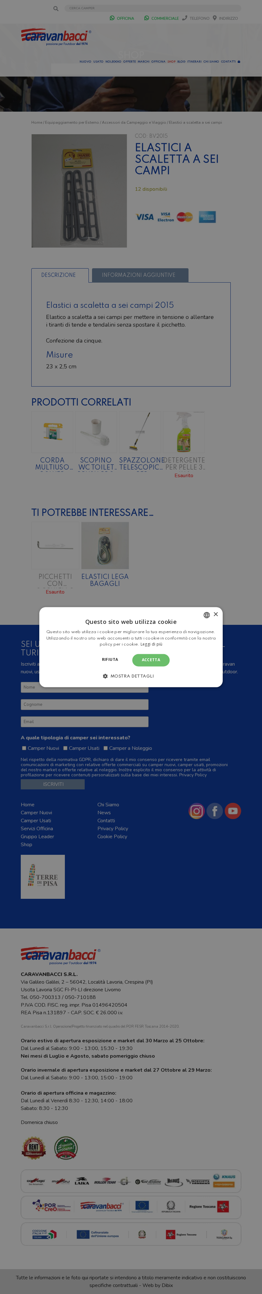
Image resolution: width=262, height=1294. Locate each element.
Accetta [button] (151, 660)
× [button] (215, 614)
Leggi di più (152, 644)
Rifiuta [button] (110, 659)
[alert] (131, 647)
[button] (131, 676)
